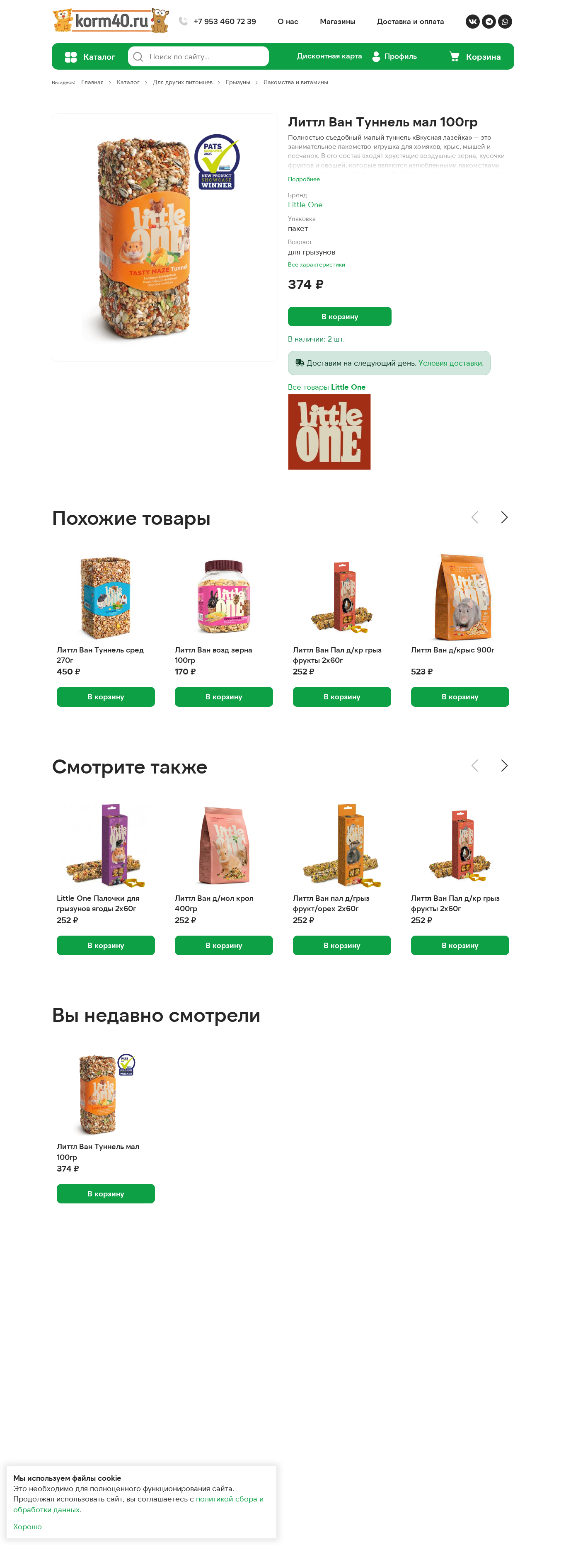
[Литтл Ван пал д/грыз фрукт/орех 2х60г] (342, 846)
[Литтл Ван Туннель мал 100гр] (164, 237)
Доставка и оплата (410, 21)
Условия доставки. (451, 362)
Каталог (128, 81)
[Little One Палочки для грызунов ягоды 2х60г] (106, 846)
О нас (288, 21)
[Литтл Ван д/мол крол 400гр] (224, 846)
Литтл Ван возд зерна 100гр (213, 655)
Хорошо (27, 1526)
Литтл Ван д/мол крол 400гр (214, 903)
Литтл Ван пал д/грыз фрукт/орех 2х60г (331, 903)
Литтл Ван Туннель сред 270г (100, 655)
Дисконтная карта (329, 55)
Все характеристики (316, 264)
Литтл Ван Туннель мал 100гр (98, 1151)
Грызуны (238, 81)
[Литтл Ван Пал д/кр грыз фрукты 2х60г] (342, 597)
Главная (92, 81)
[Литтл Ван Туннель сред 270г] (106, 597)
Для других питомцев (183, 81)
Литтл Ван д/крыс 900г (452, 649)
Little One (305, 204)
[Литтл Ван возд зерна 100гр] (224, 597)
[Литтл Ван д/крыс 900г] (460, 597)
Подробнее (304, 178)
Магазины (338, 21)
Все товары (327, 386)
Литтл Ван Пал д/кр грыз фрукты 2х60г (337, 655)
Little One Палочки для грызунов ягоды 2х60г (98, 903)
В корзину (340, 316)
